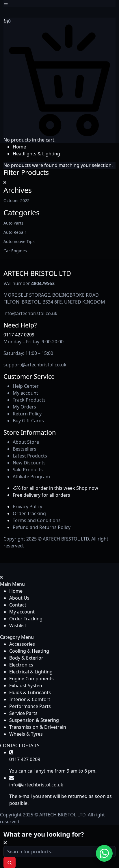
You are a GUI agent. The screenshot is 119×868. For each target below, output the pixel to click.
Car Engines (15, 250)
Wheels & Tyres (26, 734)
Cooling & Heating (29, 651)
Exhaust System (26, 685)
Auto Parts (13, 223)
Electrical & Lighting (31, 672)
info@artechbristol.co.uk (30, 313)
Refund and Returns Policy (41, 527)
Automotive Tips (19, 241)
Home (19, 147)
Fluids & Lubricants (30, 692)
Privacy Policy (27, 506)
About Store (26, 442)
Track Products (29, 400)
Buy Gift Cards (28, 420)
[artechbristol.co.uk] (24, 12)
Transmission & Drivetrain (37, 727)
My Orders (24, 407)
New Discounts (29, 463)
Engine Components (31, 678)
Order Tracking (29, 513)
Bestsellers (24, 449)
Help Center (26, 386)
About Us (19, 598)
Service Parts (23, 713)
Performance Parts (30, 706)
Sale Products (28, 469)
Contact (17, 605)
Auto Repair (14, 232)
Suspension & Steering (34, 720)
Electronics (21, 665)
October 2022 (16, 200)
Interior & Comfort (29, 699)
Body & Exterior (26, 658)
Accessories (22, 644)
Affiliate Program (31, 476)
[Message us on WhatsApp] (104, 853)
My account (25, 393)
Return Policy (27, 414)
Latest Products (30, 456)
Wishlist (17, 625)
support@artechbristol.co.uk (34, 364)
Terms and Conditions (37, 520)
